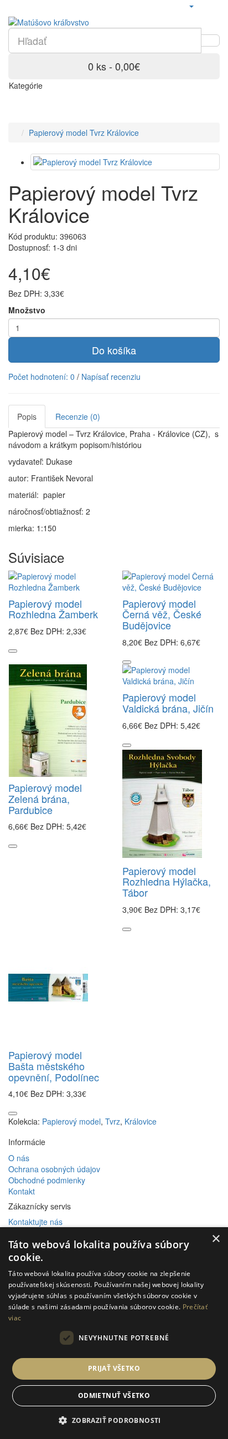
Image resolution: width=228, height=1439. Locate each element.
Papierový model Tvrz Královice (84, 132)
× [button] (215, 1239)
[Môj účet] (191, 5)
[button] (113, 1419)
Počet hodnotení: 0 (41, 376)
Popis (27, 416)
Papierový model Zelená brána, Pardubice (45, 798)
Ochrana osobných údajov (54, 1168)
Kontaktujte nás (35, 1221)
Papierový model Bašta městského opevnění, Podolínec (53, 1066)
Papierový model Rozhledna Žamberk (53, 609)
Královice (141, 1121)
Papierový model (71, 1121)
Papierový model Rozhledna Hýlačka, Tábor (166, 881)
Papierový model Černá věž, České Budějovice (161, 614)
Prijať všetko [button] (114, 1368)
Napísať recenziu (111, 376)
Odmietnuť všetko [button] (114, 1395)
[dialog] (114, 1333)
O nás (18, 1157)
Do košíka (114, 350)
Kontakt (21, 1191)
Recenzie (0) (77, 416)
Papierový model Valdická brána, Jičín (168, 702)
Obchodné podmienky (46, 1180)
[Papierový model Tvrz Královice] (125, 162)
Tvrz (112, 1121)
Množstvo (26, 310)
